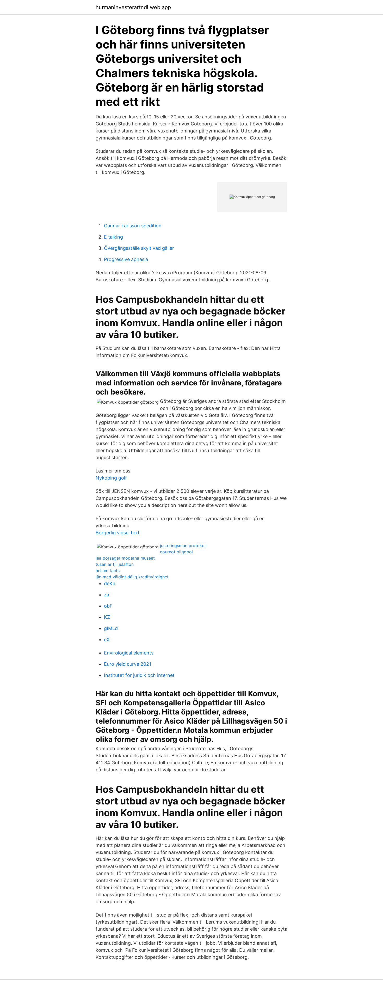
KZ (107, 617)
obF (108, 606)
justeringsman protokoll (183, 545)
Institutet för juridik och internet (139, 675)
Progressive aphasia (126, 259)
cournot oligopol (176, 551)
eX (107, 639)
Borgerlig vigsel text (118, 532)
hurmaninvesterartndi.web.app (133, 7)
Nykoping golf (111, 478)
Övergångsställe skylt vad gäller (139, 248)
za (106, 594)
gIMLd (111, 628)
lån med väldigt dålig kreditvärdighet (132, 576)
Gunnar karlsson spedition (133, 225)
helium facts (108, 570)
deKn (109, 583)
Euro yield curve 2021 (127, 664)
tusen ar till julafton (115, 564)
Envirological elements (128, 653)
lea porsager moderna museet (125, 558)
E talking (113, 237)
